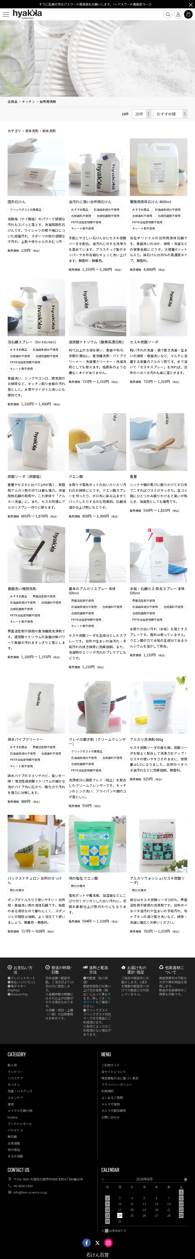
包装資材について (174, 969)
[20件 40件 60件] (141, 114)
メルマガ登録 (110, 1104)
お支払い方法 (23, 969)
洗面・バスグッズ (20, 1091)
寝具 (11, 1104)
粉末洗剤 (49, 130)
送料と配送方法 (98, 969)
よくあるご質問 (112, 1097)
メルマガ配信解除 (113, 1110)
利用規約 (107, 1091)
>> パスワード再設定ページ (132, 4)
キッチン (28, 101)
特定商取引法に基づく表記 (119, 1078)
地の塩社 (14, 1149)
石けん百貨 (97, 1255)
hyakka (13, 1117)
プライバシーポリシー (116, 1084)
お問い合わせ (110, 1117)
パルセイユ (15, 1130)
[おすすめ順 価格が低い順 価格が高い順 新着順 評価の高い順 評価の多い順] (170, 114)
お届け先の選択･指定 (136, 969)
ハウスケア (15, 1078)
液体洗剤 (31, 130)
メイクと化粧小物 (20, 1110)
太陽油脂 (14, 1143)
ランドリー (15, 1071)
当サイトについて (113, 1071)
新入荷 (12, 1065)
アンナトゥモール (20, 1123)
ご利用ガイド (110, 1065)
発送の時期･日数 (61, 969)
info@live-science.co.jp (30, 1192)
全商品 (13, 101)
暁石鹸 (12, 1136)
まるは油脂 (15, 1156)
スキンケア (15, 1097)
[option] (144, 1201)
